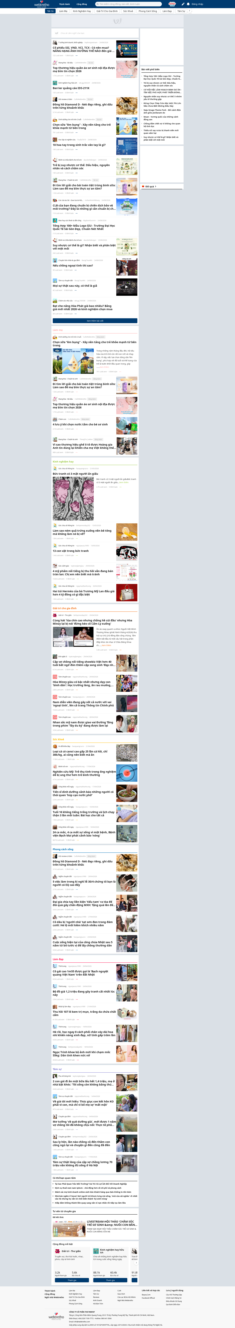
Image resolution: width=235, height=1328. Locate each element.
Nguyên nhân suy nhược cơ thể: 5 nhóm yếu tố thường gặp (163, 97)
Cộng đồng (82, 4)
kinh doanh (97, 1300)
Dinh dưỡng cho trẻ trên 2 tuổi (69, 119)
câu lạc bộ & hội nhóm (127, 1297)
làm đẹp (96, 1291)
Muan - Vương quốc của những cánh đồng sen (161, 118)
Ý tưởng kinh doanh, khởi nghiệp (70, 42)
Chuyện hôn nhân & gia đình (69, 260)
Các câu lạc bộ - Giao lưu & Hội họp (70, 200)
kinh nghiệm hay (75, 1294)
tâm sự (96, 1294)
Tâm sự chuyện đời (65, 281)
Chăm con (62, 419)
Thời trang (62, 966)
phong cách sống (75, 1304)
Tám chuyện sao (64, 677)
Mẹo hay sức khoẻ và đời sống (69, 220)
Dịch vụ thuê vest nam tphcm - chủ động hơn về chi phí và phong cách (88, 1188)
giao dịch (121, 1294)
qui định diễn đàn (173, 1304)
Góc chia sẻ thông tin (66, 469)
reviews (96, 1297)
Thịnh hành (64, 4)
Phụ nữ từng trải (64, 1076)
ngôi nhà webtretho (125, 1300)
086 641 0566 (106, 1318)
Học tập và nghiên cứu (66, 140)
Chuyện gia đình (64, 1116)
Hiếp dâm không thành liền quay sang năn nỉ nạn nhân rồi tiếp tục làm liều (90, 1203)
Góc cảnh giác (63, 566)
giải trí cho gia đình (77, 1297)
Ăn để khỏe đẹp (64, 746)
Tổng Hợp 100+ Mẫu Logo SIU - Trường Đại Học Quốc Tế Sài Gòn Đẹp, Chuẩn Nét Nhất (163, 77)
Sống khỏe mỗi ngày (66, 787)
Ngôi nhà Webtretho (54, 1297)
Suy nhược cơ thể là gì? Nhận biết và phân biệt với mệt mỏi (161, 138)
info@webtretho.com (82, 1322)
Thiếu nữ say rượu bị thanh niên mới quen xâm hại (161, 131)
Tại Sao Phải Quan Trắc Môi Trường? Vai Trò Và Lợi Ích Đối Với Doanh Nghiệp (91, 1184)
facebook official (148, 1298)
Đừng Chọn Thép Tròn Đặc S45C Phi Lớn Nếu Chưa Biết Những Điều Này (162, 104)
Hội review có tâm (65, 99)
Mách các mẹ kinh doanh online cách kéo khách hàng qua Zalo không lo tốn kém (93, 1192)
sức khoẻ (72, 1300)
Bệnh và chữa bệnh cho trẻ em (70, 160)
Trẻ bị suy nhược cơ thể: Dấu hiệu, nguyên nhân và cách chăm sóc (160, 84)
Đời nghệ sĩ (62, 657)
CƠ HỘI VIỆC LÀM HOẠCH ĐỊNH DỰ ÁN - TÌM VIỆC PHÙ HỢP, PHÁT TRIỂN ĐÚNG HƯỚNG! (163, 91)
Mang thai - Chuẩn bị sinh (68, 180)
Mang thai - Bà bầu (65, 63)
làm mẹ (72, 1291)
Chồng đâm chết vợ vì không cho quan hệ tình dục (162, 125)
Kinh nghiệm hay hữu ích (67, 83)
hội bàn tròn (98, 1304)
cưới (119, 1291)
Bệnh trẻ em (63, 766)
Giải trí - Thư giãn (65, 615)
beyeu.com (146, 1295)
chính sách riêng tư (173, 1298)
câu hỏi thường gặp (174, 1295)
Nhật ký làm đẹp (64, 1007)
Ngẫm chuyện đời (65, 876)
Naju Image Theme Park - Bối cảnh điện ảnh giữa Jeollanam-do (162, 111)
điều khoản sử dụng (174, 1301)
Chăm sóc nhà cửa (65, 301)
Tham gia (72, 1280)
